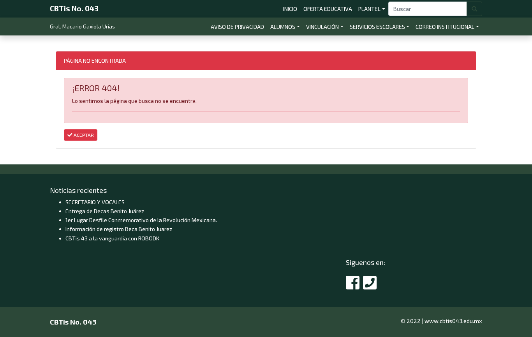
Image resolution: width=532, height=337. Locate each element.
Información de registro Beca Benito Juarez (118, 229)
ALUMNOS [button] (282, 26)
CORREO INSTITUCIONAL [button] (445, 26)
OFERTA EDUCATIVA (329, 8)
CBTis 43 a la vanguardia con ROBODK (112, 238)
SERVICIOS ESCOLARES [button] (377, 26)
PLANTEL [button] (369, 8)
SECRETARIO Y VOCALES (95, 202)
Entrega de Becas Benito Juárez (104, 211)
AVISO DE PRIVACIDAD (239, 26)
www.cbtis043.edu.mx (453, 321)
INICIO (291, 8)
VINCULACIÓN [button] (322, 26)
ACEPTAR (83, 135)
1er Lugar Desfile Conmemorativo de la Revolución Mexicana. (141, 220)
